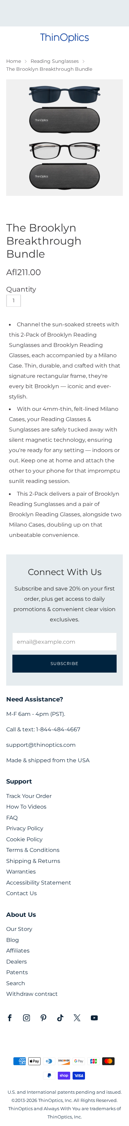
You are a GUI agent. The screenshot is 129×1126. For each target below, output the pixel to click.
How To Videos (26, 806)
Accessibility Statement (38, 882)
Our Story (19, 929)
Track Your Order (29, 796)
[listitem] (65, 13)
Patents (17, 972)
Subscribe (64, 663)
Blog (12, 940)
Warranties (21, 871)
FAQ (12, 817)
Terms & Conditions (33, 850)
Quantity (21, 289)
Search (15, 983)
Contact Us (21, 893)
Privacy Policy (24, 828)
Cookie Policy (24, 839)
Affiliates (18, 950)
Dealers (16, 961)
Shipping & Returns (33, 861)
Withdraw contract (32, 994)
